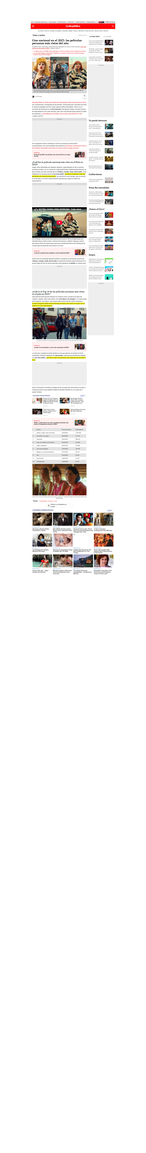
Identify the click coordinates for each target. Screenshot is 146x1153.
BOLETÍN (105, 30)
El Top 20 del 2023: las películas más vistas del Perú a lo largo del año (52, 155)
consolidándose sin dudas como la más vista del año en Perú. (62, 114)
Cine (56, 501)
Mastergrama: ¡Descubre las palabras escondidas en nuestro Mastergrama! (96, 260)
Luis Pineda (38, 96)
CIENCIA (75, 30)
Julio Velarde (52, 22)
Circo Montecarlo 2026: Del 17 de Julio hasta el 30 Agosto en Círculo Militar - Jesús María (96, 224)
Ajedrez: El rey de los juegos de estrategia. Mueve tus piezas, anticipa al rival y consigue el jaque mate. (96, 278)
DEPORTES (81, 30)
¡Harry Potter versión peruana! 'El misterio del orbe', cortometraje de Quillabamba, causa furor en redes (96, 128)
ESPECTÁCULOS (89, 30)
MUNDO (70, 30)
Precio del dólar (80, 22)
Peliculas (50, 501)
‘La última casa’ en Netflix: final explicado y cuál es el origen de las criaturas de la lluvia (59, 51)
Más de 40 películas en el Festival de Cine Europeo (95, 166)
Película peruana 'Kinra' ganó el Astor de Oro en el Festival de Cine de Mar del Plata (96, 135)
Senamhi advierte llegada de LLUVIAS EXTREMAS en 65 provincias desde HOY (96, 201)
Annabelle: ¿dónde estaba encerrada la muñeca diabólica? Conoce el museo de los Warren (96, 51)
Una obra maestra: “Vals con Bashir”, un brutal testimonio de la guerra (96, 158)
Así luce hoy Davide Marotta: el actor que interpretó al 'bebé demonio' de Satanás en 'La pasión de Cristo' (96, 43)
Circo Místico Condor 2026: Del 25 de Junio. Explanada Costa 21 (96, 231)
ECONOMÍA (58, 30)
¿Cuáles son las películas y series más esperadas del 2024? (51, 347)
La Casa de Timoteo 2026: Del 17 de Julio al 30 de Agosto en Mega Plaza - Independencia (96, 240)
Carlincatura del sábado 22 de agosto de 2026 (96, 180)
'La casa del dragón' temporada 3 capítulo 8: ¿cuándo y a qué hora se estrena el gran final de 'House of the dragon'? (58, 53)
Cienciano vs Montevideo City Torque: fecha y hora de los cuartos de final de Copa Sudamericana (96, 194)
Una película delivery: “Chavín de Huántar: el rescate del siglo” (95, 150)
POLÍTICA (46, 30)
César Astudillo (62, 22)
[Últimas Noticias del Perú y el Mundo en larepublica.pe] (73, 26)
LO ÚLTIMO (41, 30)
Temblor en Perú (91, 22)
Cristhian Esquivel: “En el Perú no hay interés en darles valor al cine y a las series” (95, 143)
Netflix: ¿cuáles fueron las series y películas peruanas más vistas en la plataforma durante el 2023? (51, 423)
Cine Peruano (43, 501)
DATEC (101, 30)
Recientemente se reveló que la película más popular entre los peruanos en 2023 (59, 102)
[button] (33, 26)
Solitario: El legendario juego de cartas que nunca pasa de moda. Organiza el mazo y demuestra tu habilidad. (96, 270)
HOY (32, 22)
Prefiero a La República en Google (59, 505)
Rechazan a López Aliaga (41, 22)
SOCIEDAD (65, 30)
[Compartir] (84, 95)
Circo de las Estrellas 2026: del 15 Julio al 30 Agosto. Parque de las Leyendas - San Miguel (96, 216)
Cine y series (39, 35)
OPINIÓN (52, 30)
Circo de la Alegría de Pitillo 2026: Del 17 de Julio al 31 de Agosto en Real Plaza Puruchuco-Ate (96, 248)
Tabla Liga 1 (71, 22)
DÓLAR (96, 30)
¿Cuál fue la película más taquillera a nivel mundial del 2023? (52, 253)
